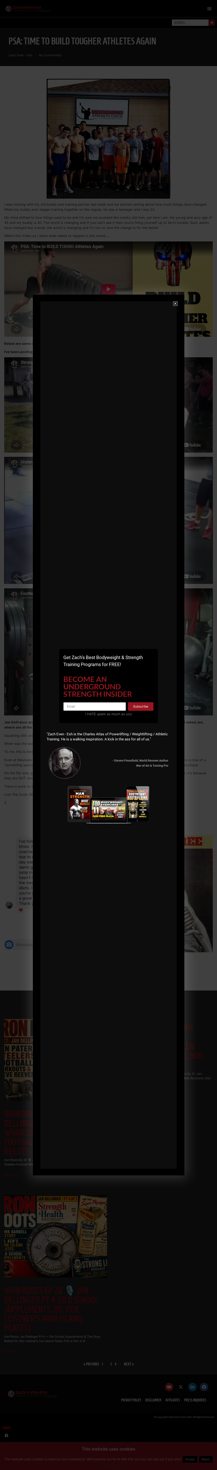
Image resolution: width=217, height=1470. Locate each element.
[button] (175, 303)
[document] (108, 735)
